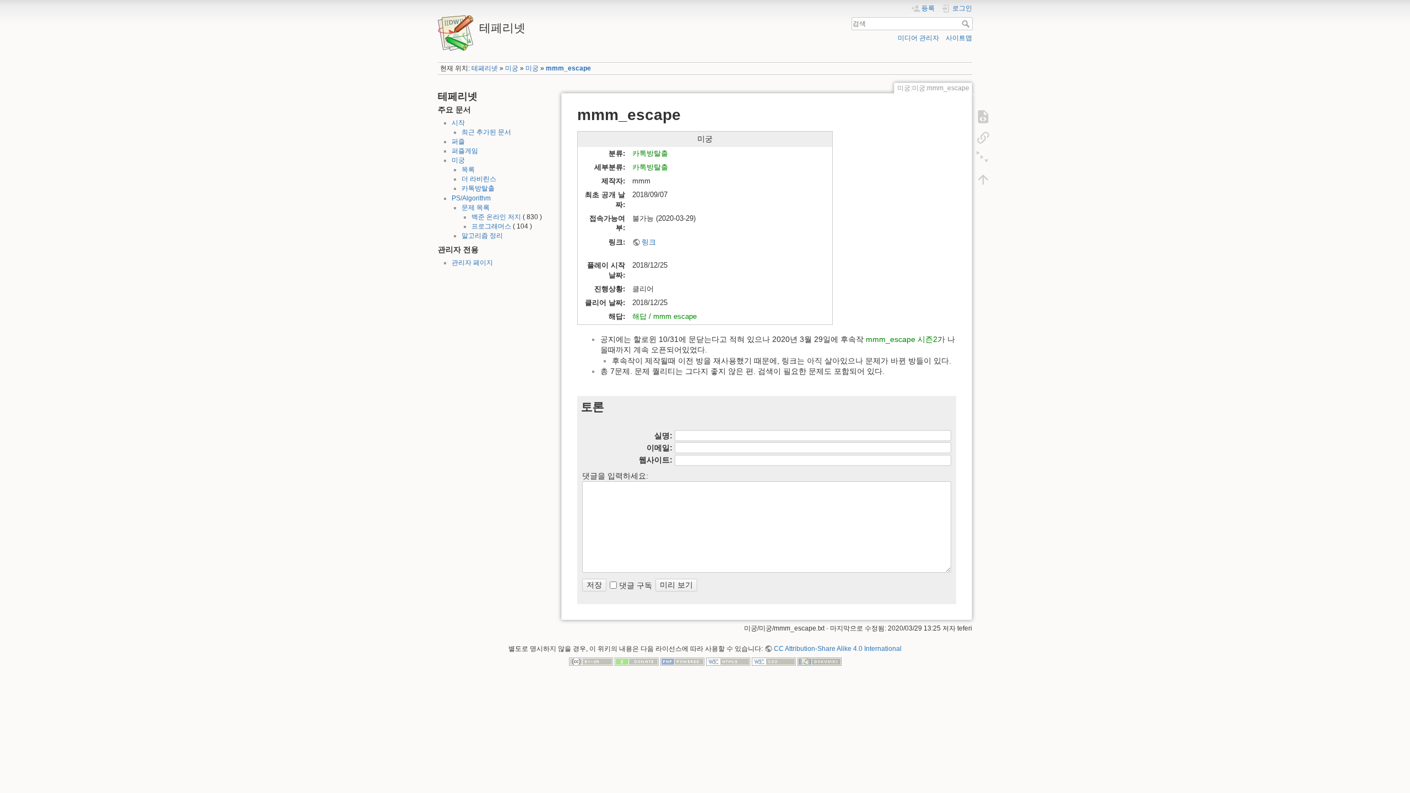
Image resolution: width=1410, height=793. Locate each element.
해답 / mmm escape (664, 317)
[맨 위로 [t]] (983, 179)
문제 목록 (476, 207)
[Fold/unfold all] (983, 158)
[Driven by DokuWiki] (820, 661)
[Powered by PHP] (682, 661)
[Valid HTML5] (728, 661)
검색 (967, 24)
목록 (468, 169)
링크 (649, 242)
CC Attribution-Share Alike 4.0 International (838, 649)
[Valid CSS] (774, 661)
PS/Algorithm (471, 198)
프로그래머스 (491, 226)
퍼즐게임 (465, 151)
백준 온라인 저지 (496, 217)
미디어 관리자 (918, 38)
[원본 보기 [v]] (983, 116)
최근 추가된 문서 (486, 132)
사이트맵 (959, 38)
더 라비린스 (479, 179)
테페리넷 (484, 68)
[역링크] (983, 137)
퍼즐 (458, 141)
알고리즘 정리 (482, 236)
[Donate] (637, 661)
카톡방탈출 (478, 188)
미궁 (511, 68)
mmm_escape (568, 68)
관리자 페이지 (472, 263)
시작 (458, 123)
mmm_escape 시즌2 (901, 339)
